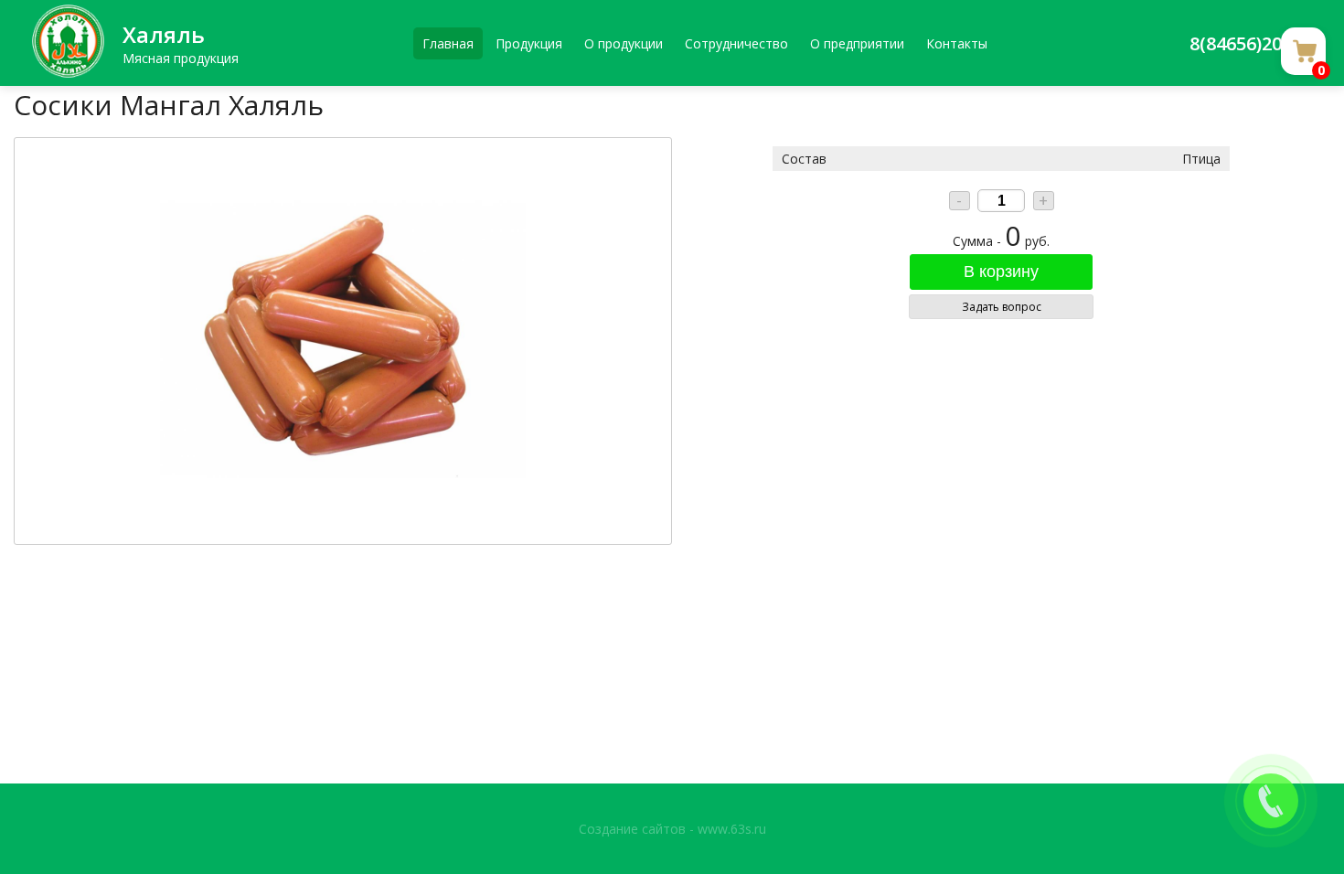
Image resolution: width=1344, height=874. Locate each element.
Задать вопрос (1001, 306)
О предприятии (857, 43)
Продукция (529, 43)
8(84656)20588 (1250, 43)
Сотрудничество (736, 43)
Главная (448, 43)
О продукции (623, 43)
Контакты (956, 43)
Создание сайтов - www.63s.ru (672, 828)
